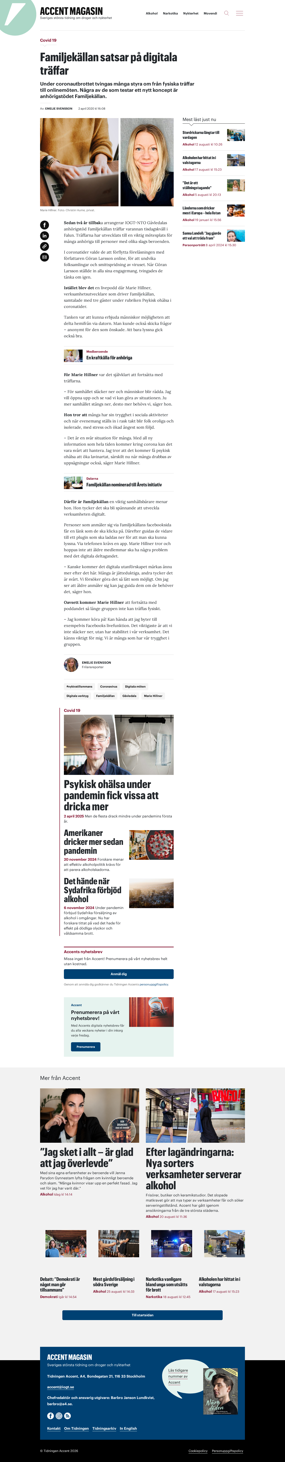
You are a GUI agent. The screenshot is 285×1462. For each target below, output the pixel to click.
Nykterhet (190, 13)
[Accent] (69, 1357)
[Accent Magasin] (71, 11)
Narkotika (170, 13)
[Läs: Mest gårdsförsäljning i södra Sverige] (118, 1243)
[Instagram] (59, 1416)
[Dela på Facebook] (44, 225)
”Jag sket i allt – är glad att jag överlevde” (86, 1157)
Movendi (210, 13)
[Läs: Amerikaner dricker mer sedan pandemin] (151, 845)
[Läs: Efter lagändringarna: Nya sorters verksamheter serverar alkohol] (195, 1115)
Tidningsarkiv (104, 1428)
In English (128, 1428)
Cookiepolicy (198, 1451)
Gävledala (129, 696)
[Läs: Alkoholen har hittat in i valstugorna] (224, 1243)
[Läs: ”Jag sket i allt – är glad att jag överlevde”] (89, 1115)
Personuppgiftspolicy (227, 1451)
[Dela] (44, 235)
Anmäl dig (119, 974)
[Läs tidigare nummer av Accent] (220, 1391)
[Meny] (239, 13)
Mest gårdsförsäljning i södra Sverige (113, 1281)
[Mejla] (44, 257)
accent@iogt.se (60, 1387)
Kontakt (54, 1428)
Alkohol (152, 13)
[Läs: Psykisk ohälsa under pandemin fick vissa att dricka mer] (119, 745)
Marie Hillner (153, 696)
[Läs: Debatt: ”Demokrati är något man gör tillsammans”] (65, 1243)
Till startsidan (142, 1315)
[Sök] (226, 13)
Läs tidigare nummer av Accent (178, 1376)
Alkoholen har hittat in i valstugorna (219, 1281)
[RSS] (67, 1416)
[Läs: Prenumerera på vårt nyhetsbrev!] (151, 1012)
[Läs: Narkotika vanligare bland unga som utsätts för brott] (171, 1243)
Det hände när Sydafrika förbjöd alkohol (92, 890)
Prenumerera (86, 1047)
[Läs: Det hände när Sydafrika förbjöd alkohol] (151, 893)
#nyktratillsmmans (79, 686)
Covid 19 (72, 710)
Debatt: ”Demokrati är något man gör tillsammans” (60, 1284)
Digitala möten (135, 686)
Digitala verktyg (77, 696)
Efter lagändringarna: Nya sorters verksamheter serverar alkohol (194, 1168)
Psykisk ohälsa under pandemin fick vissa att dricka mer (111, 795)
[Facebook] (50, 1416)
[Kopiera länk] (44, 246)
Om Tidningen (76, 1428)
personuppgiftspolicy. (154, 984)
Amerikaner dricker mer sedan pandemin (93, 841)
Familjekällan (105, 696)
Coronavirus (108, 686)
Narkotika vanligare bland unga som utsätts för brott (166, 1284)
